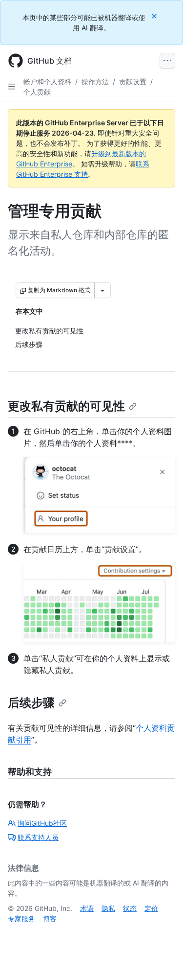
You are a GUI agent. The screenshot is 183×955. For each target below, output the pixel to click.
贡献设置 (132, 81)
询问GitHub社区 (42, 823)
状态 (130, 908)
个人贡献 (37, 92)
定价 (151, 908)
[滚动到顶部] (161, 933)
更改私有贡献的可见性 (66, 406)
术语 (87, 908)
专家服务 (21, 918)
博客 (50, 918)
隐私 (108, 908)
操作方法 (95, 81)
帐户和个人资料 (47, 81)
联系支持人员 (38, 837)
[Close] (155, 16)
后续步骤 (31, 703)
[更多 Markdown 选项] (102, 290)
